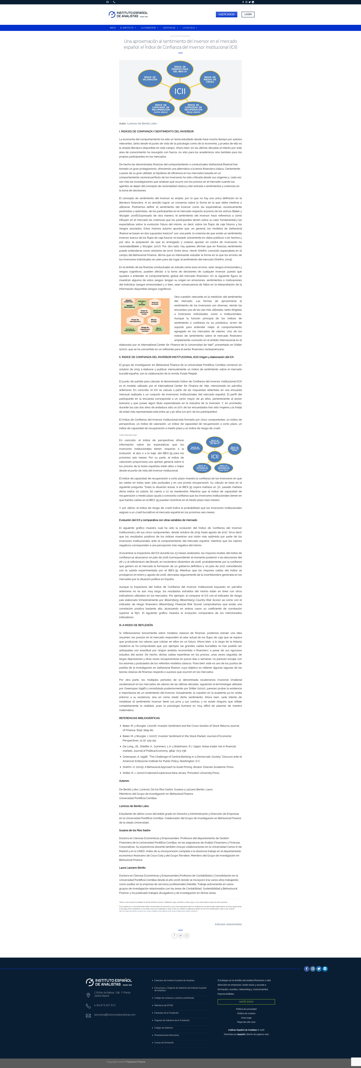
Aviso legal (246, 1018)
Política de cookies (246, 1013)
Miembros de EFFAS (163, 1005)
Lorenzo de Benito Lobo (142, 123)
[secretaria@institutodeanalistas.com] (107, 2)
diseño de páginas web (257, 1034)
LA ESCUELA (189, 28)
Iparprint (241, 1034)
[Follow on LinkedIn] (253, 2)
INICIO (113, 28)
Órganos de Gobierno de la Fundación (172, 1020)
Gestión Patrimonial (180, 36)
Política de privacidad (246, 1009)
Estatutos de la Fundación (166, 1013)
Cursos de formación (164, 1042)
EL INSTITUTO (127, 28)
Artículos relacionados (228, 924)
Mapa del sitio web (246, 1022)
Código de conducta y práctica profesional (174, 998)
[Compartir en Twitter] (180, 936)
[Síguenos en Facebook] (243, 2)
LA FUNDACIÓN (148, 28)
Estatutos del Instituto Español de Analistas (174, 980)
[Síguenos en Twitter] (250, 2)
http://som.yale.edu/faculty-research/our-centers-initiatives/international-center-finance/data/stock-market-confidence (158, 911)
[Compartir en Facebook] (174, 936)
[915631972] (114, 2)
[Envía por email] (187, 936)
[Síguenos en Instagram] (246, 2)
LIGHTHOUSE (169, 28)
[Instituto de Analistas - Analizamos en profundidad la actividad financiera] (128, 14)
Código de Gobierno (163, 1028)
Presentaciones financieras (166, 1035)
